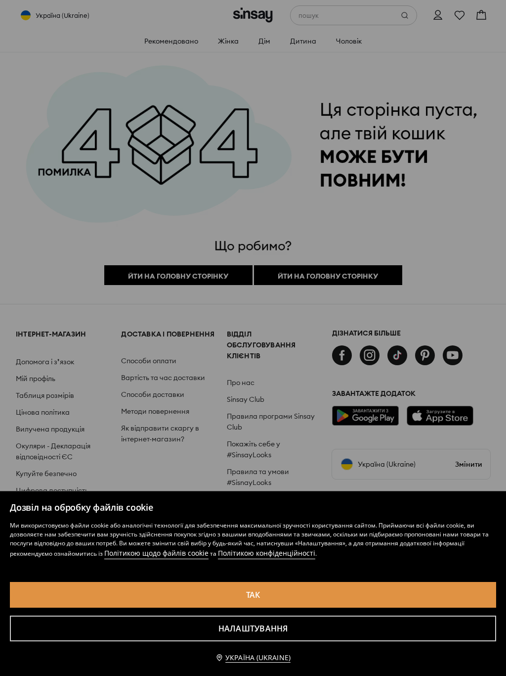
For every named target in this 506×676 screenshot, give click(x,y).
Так (253, 594)
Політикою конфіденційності (266, 553)
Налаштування (253, 628)
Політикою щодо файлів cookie (156, 553)
